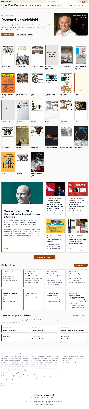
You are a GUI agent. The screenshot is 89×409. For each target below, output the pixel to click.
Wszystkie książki (21, 34)
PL (83, 1)
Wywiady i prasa (40, 5)
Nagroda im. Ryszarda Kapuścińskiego (72, 356)
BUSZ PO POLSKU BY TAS (69, 362)
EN (86, 1)
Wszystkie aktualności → (44, 257)
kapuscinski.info (6, 1)
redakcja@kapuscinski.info (38, 378)
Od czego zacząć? (70, 5)
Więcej (80, 5)
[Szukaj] (76, 1)
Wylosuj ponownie (81, 265)
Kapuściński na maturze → (80, 315)
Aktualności (51, 5)
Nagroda (60, 5)
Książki (22, 5)
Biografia (29, 5)
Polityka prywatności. (7, 383)
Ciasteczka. (4, 385)
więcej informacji (23, 353)
